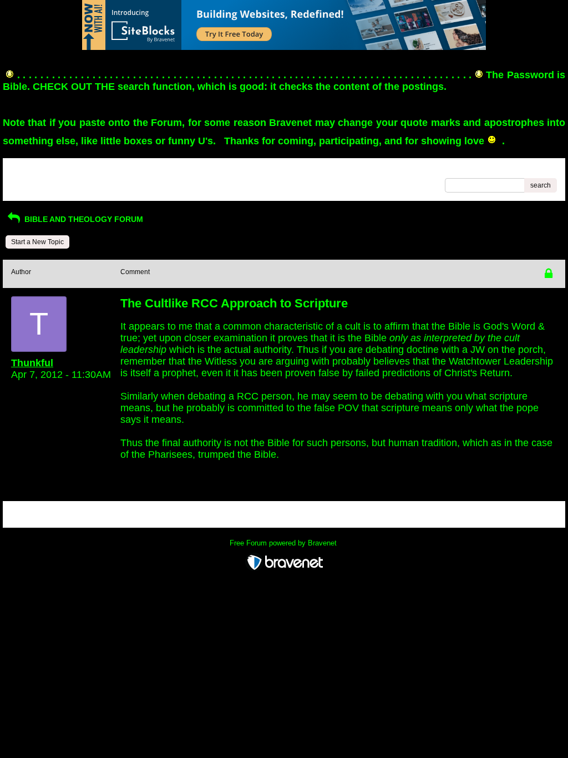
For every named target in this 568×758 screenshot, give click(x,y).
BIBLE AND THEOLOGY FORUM (82, 219)
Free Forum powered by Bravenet (284, 543)
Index (82, 170)
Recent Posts (31, 182)
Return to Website (38, 170)
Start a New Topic (37, 242)
